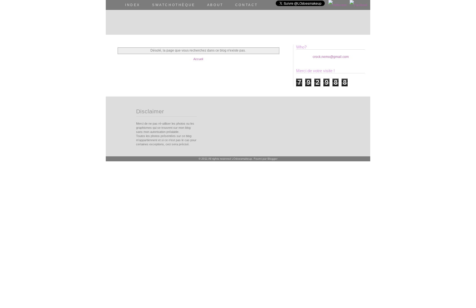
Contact (246, 5)
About (215, 5)
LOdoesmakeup (242, 158)
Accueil (198, 59)
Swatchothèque (173, 5)
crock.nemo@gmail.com (331, 57)
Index (132, 5)
